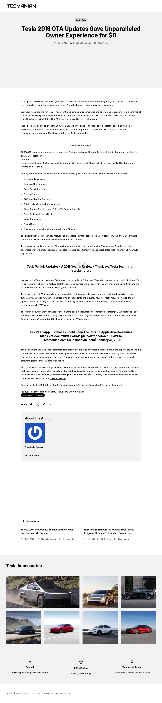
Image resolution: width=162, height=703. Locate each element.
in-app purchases (78, 374)
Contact (9, 693)
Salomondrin (49, 391)
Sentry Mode (81, 20)
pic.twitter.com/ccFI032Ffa (101, 336)
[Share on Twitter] (37, 404)
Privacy (27, 693)
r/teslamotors (81, 270)
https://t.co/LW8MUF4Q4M (60, 336)
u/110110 (81, 145)
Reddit (56, 385)
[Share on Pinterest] (44, 404)
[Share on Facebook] (31, 404)
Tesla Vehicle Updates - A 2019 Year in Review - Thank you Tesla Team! (77, 266)
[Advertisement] (81, 69)
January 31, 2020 (109, 340)
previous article (58, 378)
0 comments (103, 43)
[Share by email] (50, 404)
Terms (18, 693)
